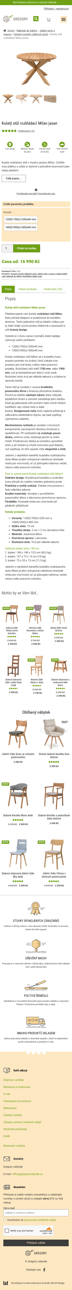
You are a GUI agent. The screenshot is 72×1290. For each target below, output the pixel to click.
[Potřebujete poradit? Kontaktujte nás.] (36, 190)
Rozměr (7, 212)
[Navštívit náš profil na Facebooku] (44, 1270)
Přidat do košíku (26, 248)
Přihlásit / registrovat (56, 8)
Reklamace (9, 1108)
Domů (11, 30)
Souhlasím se (31, 1220)
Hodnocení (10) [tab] (53, 289)
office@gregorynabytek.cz (27, 1174)
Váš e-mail (9, 1208)
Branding (16, 1283)
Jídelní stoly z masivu (46, 274)
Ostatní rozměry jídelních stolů (31, 34)
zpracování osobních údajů (40, 1220)
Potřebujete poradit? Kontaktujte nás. (36, 193)
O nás (6, 1094)
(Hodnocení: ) (26, 131)
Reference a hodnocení (16, 1087)
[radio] (20, 219)
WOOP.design (58, 1283)
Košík (6, 1136)
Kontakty (18, 1158)
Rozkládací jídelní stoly (32, 276)
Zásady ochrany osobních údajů (22, 1122)
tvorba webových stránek (36, 1283)
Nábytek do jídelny (27, 30)
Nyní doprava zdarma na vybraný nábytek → (36, 2)
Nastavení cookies (14, 1145)
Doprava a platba (13, 1079)
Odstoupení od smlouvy (17, 1101)
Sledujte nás (33, 1269)
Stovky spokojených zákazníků (36, 921)
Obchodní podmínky (15, 1129)
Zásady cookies (12, 1115)
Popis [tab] (8, 289)
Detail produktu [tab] (28, 289)
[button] (36, 18)
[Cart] (49, 20)
